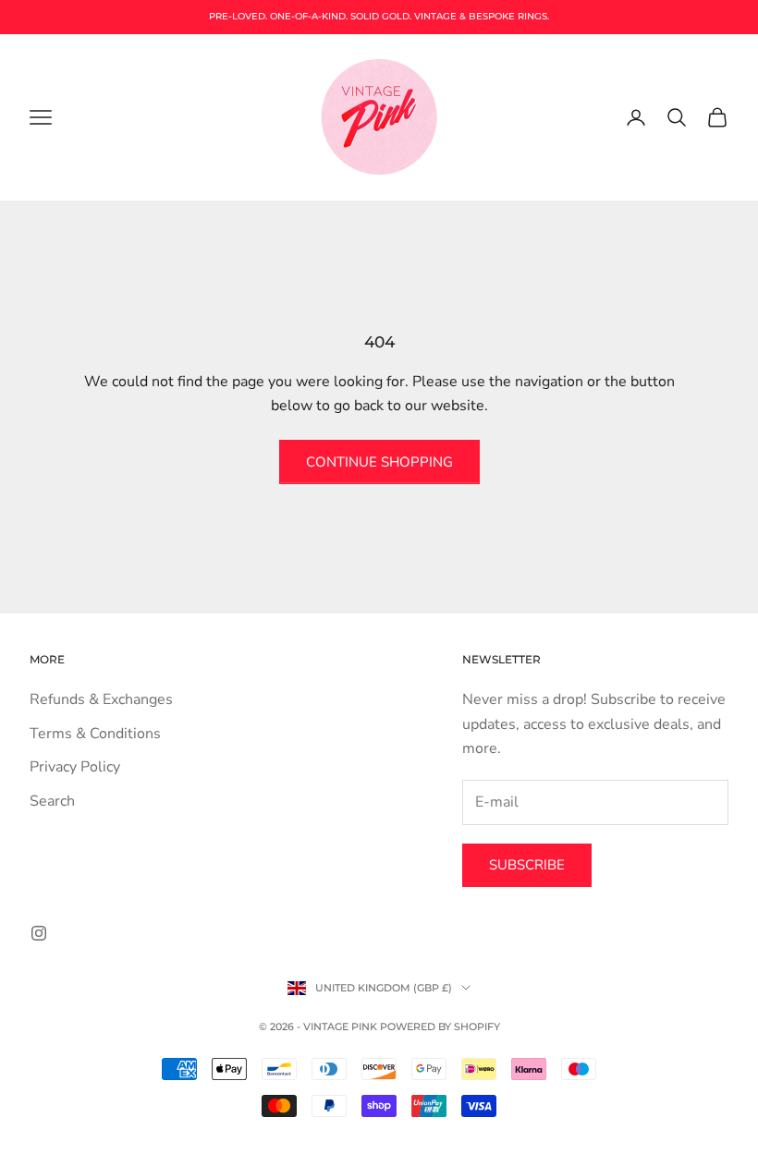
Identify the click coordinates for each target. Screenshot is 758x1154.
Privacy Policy (75, 767)
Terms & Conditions (95, 733)
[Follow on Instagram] (39, 933)
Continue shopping (379, 462)
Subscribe (527, 865)
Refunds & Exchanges (101, 699)
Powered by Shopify (440, 1026)
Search (52, 801)
